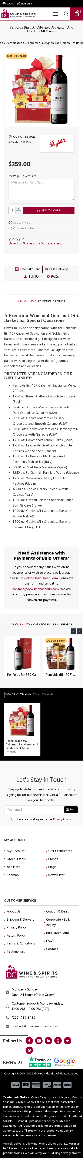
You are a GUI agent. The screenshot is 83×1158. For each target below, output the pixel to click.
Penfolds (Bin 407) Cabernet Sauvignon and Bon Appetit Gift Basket (61, 675)
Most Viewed (43, 694)
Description (27, 301)
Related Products (25, 624)
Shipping (45, 301)
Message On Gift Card (22, 176)
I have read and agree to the (43, 819)
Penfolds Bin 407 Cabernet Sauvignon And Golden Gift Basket (22, 744)
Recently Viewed (17, 694)
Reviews (59, 301)
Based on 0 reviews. (23, 243)
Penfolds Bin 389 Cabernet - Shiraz (23, 675)
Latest (46, 624)
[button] (74, 631)
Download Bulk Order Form (39, 578)
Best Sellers (62, 624)
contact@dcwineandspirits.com (35, 589)
